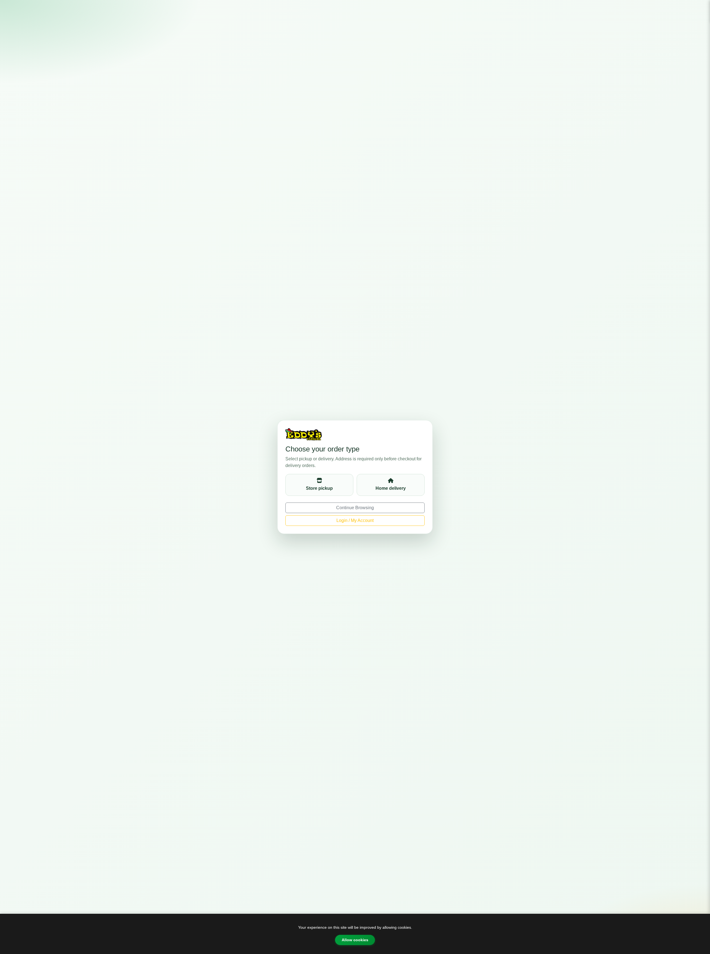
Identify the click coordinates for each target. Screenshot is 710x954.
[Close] (701, 8)
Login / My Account (355, 520)
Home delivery (391, 488)
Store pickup (319, 488)
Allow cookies (355, 940)
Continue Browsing (355, 507)
